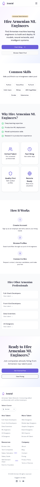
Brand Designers (27, 430)
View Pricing (20, 376)
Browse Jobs (6, 446)
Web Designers (27, 420)
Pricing (24, 456)
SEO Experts (26, 433)
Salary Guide (6, 456)
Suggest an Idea (20, 478)
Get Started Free (20, 371)
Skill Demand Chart (10, 461)
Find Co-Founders (8, 465)
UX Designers (6, 433)
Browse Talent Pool (20, 53)
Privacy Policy (26, 460)
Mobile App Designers (29, 423)
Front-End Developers (9, 423)
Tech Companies (7, 450)
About (24, 446)
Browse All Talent (27, 436)
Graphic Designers (28, 426)
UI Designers (6, 436)
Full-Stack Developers (9, 420)
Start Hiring (18, 47)
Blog (23, 450)
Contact (24, 453)
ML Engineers (6, 430)
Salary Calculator (9, 453)
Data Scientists (7, 426)
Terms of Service (27, 463)
